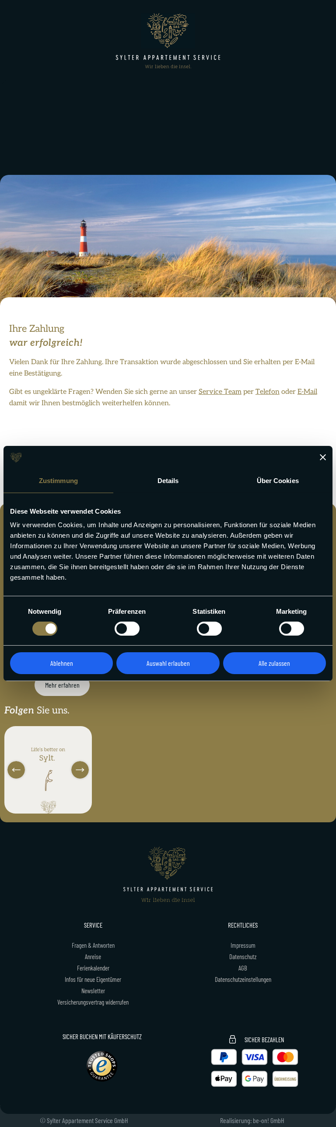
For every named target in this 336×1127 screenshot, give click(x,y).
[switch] (127, 629)
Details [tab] (168, 480)
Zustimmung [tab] (58, 480)
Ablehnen (61, 663)
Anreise (93, 956)
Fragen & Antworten (93, 945)
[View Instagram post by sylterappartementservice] (84, 805)
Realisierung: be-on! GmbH (252, 1120)
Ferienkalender (93, 968)
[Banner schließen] (323, 457)
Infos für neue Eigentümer (93, 979)
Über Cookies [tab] (278, 480)
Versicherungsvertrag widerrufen (93, 1002)
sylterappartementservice (47, 734)
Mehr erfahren (62, 685)
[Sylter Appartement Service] (168, 40)
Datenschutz (242, 956)
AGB (242, 968)
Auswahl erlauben (168, 663)
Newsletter (93, 991)
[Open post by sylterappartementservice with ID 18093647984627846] (48, 770)
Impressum (243, 945)
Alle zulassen (274, 663)
